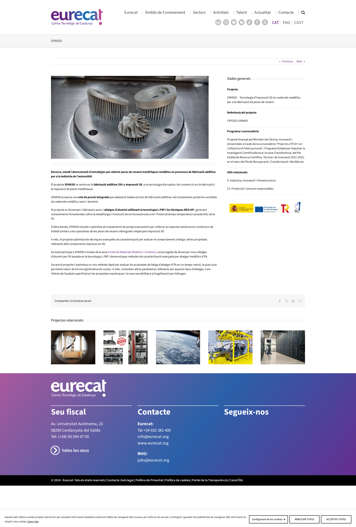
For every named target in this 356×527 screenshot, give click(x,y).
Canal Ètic (236, 480)
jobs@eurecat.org (153, 460)
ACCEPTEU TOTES (336, 519)
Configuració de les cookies (267, 519)
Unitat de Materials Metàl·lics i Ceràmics (132, 252)
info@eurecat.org (153, 437)
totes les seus (75, 450)
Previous (287, 61)
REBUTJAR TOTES (304, 519)
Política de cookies (177, 480)
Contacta (113, 480)
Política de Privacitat (149, 480)
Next (299, 61)
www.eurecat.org (153, 443)
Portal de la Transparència (210, 480)
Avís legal (127, 480)
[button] (303, 12)
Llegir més (33, 521)
